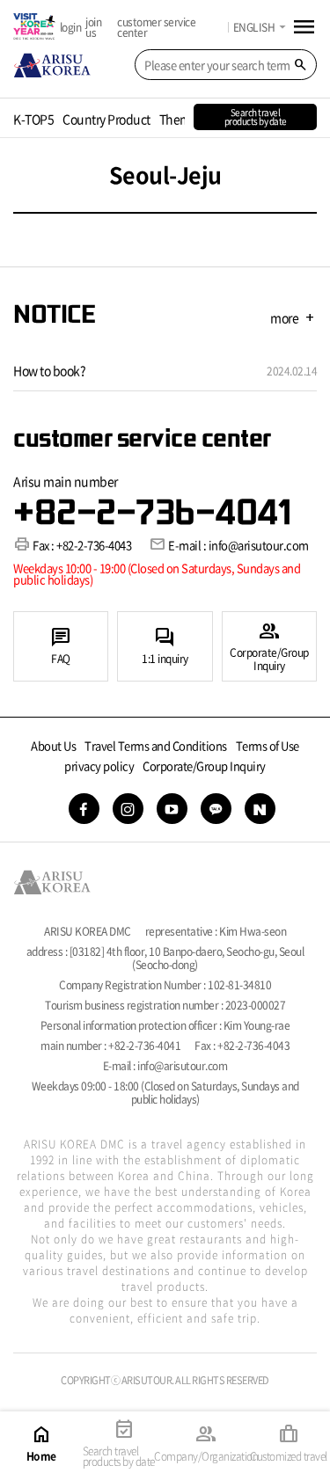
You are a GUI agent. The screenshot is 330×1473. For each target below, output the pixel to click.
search (300, 65)
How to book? (49, 370)
